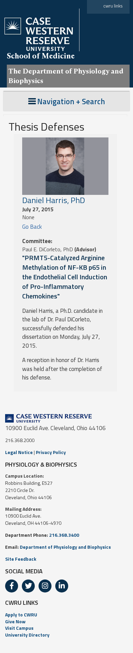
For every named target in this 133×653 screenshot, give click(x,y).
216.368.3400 (64, 534)
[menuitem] (66, 614)
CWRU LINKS (21, 603)
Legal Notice (19, 452)
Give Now (15, 621)
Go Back (32, 226)
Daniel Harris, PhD (53, 200)
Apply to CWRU (21, 614)
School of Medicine (41, 56)
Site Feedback (20, 558)
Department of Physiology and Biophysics (65, 546)
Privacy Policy (51, 452)
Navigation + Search (71, 101)
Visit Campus (19, 627)
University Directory (27, 634)
